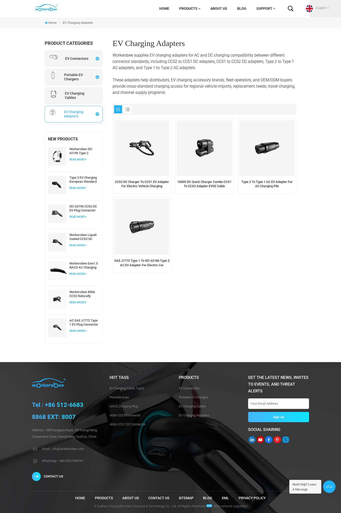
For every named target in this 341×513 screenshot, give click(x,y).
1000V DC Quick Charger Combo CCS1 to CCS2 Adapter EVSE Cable (204, 184)
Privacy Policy (252, 498)
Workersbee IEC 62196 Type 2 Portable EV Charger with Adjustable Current (83, 151)
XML (225, 498)
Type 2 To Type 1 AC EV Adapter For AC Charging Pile (267, 184)
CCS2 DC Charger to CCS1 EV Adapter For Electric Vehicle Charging (142, 184)
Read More (77, 159)
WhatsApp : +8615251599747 (62, 461)
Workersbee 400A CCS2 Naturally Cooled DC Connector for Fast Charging (82, 294)
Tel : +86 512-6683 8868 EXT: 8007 (57, 410)
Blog (241, 9)
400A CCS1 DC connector (128, 424)
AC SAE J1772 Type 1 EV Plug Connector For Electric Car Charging (83, 323)
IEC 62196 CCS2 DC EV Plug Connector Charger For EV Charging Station (83, 208)
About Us (218, 9)
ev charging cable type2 (127, 388)
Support (264, 9)
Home (164, 9)
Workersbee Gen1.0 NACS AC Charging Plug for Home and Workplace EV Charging (83, 266)
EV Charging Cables (192, 406)
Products (188, 9)
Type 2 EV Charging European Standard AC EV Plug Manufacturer (83, 180)
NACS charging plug (124, 406)
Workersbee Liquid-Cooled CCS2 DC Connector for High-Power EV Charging (83, 237)
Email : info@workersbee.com (63, 449)
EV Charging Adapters (194, 415)
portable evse (119, 397)
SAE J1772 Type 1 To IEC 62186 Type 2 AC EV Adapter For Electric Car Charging (142, 263)
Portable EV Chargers (193, 397)
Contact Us (53, 476)
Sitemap (186, 498)
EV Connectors (189, 388)
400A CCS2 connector (125, 415)
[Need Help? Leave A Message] (329, 486)
